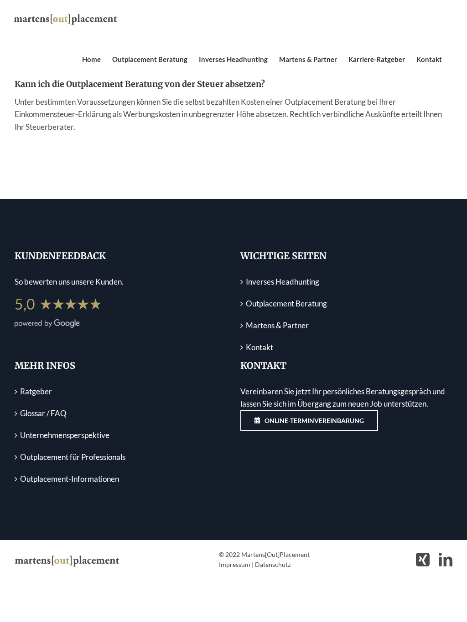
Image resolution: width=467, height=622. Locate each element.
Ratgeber (36, 391)
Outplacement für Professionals (72, 457)
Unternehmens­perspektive (64, 435)
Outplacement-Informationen (69, 479)
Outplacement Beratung (286, 303)
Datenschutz (273, 564)
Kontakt (259, 347)
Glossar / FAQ (43, 413)
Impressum (234, 564)
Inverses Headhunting (282, 281)
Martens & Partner (277, 325)
